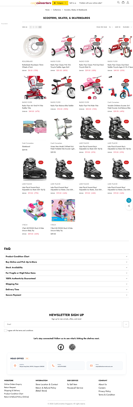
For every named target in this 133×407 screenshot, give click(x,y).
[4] (40, 27)
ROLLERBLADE (27, 61)
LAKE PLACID (84, 143)
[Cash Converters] (41, 3)
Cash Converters (113, 102)
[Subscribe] (126, 324)
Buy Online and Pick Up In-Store (21, 261)
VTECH (24, 225)
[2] (33, 27)
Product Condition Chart (17, 256)
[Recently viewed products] (128, 200)
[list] (30, 27)
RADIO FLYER (55, 61)
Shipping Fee (12, 283)
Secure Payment (13, 294)
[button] (118, 2)
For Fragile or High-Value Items (21, 272)
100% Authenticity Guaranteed (21, 278)
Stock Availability (14, 267)
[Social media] (128, 205)
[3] (36, 27)
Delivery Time (12, 289)
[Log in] (127, 2)
